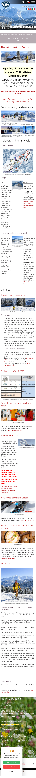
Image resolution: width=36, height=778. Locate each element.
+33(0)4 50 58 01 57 (28, 6)
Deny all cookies (11, 767)
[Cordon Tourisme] (34, 27)
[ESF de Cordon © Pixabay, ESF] (18, 507)
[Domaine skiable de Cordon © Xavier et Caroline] (18, 57)
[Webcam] (31, 27)
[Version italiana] (33, 9)
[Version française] (27, 9)
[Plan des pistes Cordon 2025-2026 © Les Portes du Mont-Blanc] (18, 161)
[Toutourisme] (22, 770)
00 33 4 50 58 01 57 (8, 705)
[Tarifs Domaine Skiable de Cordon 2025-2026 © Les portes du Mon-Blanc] (18, 386)
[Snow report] (22, 27)
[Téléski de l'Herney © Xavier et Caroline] (18, 130)
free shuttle (7, 362)
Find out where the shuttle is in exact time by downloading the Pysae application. (9, 489)
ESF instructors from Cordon (28, 202)
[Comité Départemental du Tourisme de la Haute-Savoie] (24, 763)
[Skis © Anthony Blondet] (29, 130)
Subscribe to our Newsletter (11, 729)
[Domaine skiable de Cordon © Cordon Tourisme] (18, 185)
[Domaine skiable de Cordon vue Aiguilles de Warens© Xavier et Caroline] (26, 116)
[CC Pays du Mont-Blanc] (29, 763)
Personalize (11, 771)
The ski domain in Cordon (25, 34)
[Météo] (25, 27)
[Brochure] (19, 27)
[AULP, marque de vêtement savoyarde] (34, 763)
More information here (15, 430)
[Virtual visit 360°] (28, 27)
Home (3, 34)
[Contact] (13, 27)
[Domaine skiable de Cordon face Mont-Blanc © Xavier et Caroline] (9, 116)
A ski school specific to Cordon (14, 498)
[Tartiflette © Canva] (18, 537)
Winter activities (11, 34)
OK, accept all (11, 762)
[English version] (30, 9)
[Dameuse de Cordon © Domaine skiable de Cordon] (6, 130)
